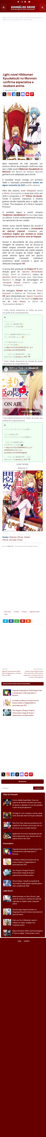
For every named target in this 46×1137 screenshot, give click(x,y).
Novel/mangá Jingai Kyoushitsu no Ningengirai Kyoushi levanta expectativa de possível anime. (27, 912)
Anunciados (15, 17)
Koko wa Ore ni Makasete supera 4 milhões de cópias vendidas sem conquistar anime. (24, 922)
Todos (6, 614)
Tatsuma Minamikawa (32, 271)
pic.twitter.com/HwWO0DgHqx (15, 452)
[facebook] (25, 2)
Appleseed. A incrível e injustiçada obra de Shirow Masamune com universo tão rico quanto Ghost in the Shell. (27, 836)
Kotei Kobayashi (28, 190)
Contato (26, 941)
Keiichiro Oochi (9, 277)
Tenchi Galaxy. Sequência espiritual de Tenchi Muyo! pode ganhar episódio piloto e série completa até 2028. (27, 883)
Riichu (7, 193)
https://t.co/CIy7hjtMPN (14, 447)
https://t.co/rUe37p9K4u (15, 347)
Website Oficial (16, 537)
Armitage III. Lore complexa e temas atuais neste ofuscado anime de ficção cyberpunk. (27, 814)
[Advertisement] (23, 48)
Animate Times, (16, 540)
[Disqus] (22, 580)
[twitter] (18, 2)
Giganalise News (35, 612)
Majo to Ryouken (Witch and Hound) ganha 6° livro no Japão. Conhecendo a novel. (27, 932)
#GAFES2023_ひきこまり (13, 450)
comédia (16, 612)
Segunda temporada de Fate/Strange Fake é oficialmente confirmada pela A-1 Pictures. (27, 693)
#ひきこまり (28, 347)
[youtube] (29, 2)
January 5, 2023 (21, 357)
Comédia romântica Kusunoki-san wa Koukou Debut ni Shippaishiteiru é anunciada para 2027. (25, 703)
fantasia (24, 612)
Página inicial (7, 17)
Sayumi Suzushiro (34, 296)
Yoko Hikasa (19, 301)
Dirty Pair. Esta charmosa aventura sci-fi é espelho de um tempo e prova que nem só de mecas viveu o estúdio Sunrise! (27, 825)
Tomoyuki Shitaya (11, 282)
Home (19, 941)
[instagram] (22, 2)
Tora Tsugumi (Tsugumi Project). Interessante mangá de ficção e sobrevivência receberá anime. (23, 713)
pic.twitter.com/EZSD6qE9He (14, 350)
